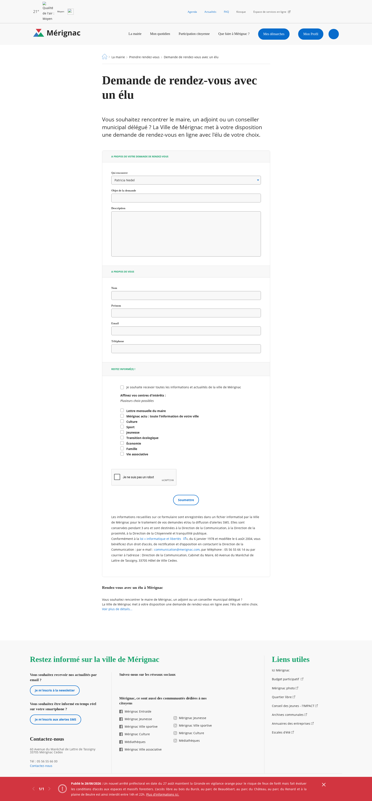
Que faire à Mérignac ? (234, 34)
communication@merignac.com (177, 549)
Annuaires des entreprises (291, 723)
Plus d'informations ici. (162, 794)
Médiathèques (135, 742)
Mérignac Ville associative (143, 749)
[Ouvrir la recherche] (334, 34)
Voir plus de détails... (117, 609)
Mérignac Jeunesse (138, 719)
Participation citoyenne (194, 34)
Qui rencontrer (124, 172)
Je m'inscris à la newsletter (55, 690)
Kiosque (241, 12)
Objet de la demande (128, 190)
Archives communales (288, 715)
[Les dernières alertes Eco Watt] (71, 12)
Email (119, 323)
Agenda (192, 12)
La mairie (135, 34)
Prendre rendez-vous (144, 57)
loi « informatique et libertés (161, 539)
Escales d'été (281, 732)
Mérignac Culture (137, 734)
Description (118, 208)
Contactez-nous (41, 765)
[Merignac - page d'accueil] (57, 34)
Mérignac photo (283, 688)
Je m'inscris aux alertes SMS (55, 719)
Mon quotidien (160, 34)
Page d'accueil (104, 56)
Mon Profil (310, 34)
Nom (119, 288)
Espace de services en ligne (269, 12)
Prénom (116, 305)
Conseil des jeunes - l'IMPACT (293, 706)
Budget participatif (286, 679)
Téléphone (122, 341)
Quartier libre (282, 697)
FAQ (226, 12)
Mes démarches (273, 34)
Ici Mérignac (281, 670)
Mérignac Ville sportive (141, 726)
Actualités (210, 12)
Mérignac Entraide (138, 711)
